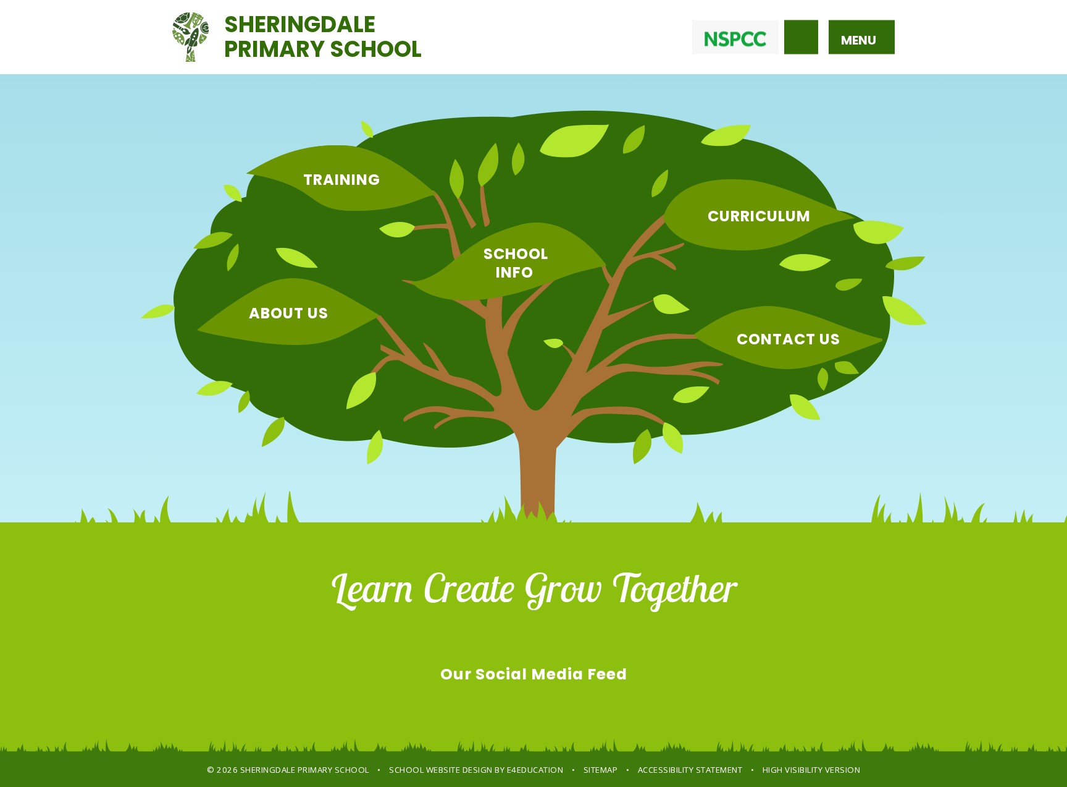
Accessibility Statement (690, 769)
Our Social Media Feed (533, 674)
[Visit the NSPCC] (735, 37)
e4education (535, 769)
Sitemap (601, 769)
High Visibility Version (812, 769)
